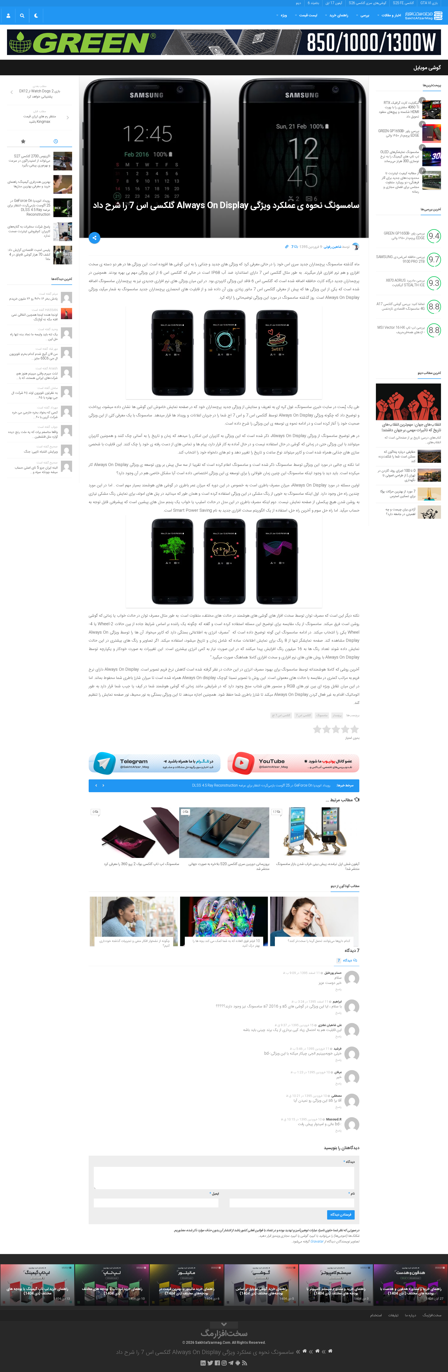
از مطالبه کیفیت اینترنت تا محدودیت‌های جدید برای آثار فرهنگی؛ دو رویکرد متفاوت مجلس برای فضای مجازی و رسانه (400, 182)
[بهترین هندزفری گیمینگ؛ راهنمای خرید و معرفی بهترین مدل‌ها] (62, 184)
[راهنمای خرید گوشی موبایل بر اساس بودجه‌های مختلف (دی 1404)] (261, 1285)
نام (351, 1194)
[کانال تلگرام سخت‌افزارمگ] (230, 1363)
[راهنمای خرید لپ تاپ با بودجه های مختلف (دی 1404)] (112, 1285)
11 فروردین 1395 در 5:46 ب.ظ (309, 1048)
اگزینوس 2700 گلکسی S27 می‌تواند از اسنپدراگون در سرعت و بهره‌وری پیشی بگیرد (29, 161)
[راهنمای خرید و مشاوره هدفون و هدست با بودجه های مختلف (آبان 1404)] (411, 1285)
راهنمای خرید (338, 15)
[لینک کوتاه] (286, 247)
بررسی (364, 15)
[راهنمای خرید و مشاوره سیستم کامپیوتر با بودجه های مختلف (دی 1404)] (336, 1285)
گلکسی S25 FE (403, 3)
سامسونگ (321, 715)
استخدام (376, 1315)
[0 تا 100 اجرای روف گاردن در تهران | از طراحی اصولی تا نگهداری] (429, 475)
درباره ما (410, 1315)
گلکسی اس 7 (303, 715)
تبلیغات (393, 1315)
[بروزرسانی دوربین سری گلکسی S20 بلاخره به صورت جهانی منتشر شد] (224, 832)
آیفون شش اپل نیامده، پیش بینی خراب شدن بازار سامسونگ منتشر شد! (317, 866)
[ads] (224, 42)
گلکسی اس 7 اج (281, 715)
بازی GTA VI (429, 3)
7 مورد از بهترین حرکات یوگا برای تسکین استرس (397, 494)
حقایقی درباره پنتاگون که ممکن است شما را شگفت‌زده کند (396, 456)
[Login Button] (8, 16)
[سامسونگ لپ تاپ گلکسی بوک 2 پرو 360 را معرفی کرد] (134, 832)
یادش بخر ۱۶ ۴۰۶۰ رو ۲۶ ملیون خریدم (33, 299)
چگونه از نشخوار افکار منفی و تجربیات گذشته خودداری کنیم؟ (134, 943)
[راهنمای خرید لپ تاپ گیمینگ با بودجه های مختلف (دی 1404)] (37, 1285)
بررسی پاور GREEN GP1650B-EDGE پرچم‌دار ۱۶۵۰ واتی (398, 133)
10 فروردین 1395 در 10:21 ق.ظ (306, 1096)
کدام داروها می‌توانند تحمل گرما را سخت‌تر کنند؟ (319, 941)
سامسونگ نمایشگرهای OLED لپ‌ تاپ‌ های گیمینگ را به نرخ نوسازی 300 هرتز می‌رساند (399, 156)
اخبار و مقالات (391, 15)
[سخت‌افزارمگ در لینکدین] (203, 1363)
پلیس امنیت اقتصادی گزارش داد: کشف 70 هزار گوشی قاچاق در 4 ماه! (28, 254)
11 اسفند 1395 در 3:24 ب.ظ (309, 1001)
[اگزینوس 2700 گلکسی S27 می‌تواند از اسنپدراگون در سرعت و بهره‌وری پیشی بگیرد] (62, 161)
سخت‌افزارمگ (432, 1315)
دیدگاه (345, 961)
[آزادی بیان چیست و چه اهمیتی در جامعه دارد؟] (429, 511)
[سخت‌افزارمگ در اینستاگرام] (224, 1363)
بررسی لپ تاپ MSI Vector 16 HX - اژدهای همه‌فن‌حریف (401, 330)
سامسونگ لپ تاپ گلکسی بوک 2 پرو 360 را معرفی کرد (141, 864)
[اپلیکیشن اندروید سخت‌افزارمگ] (237, 1363)
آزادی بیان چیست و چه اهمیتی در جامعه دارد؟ (400, 512)
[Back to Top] (224, 1325)
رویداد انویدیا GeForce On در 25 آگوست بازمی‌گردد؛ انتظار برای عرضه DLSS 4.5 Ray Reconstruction (28, 208)
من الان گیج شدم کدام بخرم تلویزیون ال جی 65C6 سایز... (33, 356)
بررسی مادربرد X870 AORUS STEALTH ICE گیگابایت (405, 283)
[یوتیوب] (293, 763)
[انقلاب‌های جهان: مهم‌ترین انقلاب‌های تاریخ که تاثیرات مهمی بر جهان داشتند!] (408, 402)
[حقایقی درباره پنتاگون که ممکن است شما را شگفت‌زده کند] (429, 456)
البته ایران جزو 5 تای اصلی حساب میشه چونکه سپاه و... (36, 470)
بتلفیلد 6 (313, 3)
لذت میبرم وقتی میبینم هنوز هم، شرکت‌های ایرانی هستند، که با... (37, 376)
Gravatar (316, 1241)
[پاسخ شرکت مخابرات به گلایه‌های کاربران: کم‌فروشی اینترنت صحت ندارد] (62, 231)
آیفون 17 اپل (334, 3)
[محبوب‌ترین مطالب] (23, 142)
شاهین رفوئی (332, 247)
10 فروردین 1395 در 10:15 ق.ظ (301, 1119)
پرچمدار (337, 715)
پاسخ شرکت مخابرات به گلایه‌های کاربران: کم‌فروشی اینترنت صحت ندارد (284, 785)
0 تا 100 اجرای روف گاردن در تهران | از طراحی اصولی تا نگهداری (396, 475)
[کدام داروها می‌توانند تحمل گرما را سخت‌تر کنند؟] (314, 921)
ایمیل (214, 1194)
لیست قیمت (308, 15)
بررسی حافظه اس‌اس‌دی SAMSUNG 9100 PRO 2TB (400, 260)
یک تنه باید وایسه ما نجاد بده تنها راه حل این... (34, 337)
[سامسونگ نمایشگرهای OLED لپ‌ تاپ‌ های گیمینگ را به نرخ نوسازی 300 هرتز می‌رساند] (431, 157)
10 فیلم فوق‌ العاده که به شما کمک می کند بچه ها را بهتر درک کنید (226, 943)
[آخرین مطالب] (56, 142)
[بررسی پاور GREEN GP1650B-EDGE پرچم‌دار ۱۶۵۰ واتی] (431, 133)
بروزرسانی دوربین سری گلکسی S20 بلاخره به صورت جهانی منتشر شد (229, 866)
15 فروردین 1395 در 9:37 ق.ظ (294, 1025)
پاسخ (339, 989)
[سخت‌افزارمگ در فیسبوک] (217, 1363)
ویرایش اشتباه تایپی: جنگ (41, 452)
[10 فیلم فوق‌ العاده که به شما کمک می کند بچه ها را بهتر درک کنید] (224, 921)
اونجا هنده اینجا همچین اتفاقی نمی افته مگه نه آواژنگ (34, 317)
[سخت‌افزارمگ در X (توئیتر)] (210, 1363)
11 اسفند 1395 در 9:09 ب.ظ (301, 973)
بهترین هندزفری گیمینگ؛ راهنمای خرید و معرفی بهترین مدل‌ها (28, 184)
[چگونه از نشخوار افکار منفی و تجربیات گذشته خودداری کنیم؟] (134, 921)
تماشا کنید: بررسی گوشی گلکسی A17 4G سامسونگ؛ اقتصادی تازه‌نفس (401, 307)
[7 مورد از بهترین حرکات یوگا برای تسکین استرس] (429, 494)
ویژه (284, 15)
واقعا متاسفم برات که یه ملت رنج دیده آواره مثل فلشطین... (33, 434)
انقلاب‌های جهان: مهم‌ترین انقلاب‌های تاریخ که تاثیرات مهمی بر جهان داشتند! (411, 428)
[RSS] (245, 1363)
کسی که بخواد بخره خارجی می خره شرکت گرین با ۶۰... (35, 415)
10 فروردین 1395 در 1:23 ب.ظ (310, 1072)
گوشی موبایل (427, 68)
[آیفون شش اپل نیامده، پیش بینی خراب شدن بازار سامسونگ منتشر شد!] (314, 832)
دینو (298, 3)
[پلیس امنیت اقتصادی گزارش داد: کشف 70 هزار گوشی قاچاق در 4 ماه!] (62, 255)
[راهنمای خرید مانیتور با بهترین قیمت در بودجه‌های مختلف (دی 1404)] (187, 1285)
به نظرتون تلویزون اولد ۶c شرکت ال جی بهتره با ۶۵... (35, 395)
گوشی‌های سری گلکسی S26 (367, 3)
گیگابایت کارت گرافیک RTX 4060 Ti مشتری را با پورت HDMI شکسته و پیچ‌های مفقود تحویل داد (399, 110)
